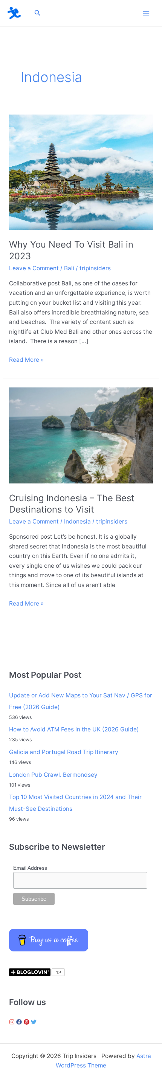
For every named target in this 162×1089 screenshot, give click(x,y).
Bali (69, 268)
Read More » (26, 360)
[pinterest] (27, 1022)
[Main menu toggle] (146, 13)
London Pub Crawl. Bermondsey (53, 774)
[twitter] (34, 1022)
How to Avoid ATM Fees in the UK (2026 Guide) (74, 729)
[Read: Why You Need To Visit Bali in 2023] (81, 171)
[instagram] (13, 1022)
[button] (37, 13)
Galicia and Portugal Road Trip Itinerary (63, 752)
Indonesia (77, 521)
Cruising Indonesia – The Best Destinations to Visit (71, 504)
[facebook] (20, 1022)
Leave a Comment (34, 268)
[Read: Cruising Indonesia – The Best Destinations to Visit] (81, 434)
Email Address (30, 868)
